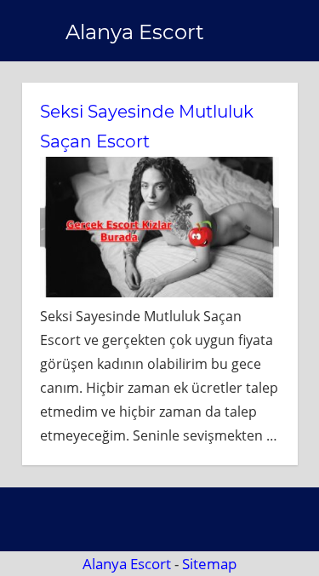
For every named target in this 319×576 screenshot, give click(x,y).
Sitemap (209, 563)
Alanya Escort (135, 32)
